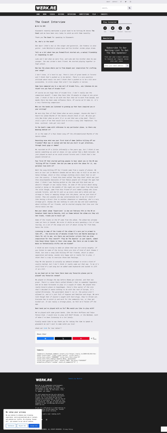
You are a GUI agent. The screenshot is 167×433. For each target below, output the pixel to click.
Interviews (71, 14)
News (44, 14)
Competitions (84, 14)
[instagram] (130, 1)
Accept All (33, 426)
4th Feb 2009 (40, 26)
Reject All (22, 426)
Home (38, 14)
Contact (114, 2)
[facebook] (121, 1)
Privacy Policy (68, 429)
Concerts (104, 14)
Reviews (61, 14)
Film (94, 14)
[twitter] (125, 1)
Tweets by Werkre (75, 378)
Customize (11, 426)
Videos (52, 14)
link (45, 328)
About (108, 2)
